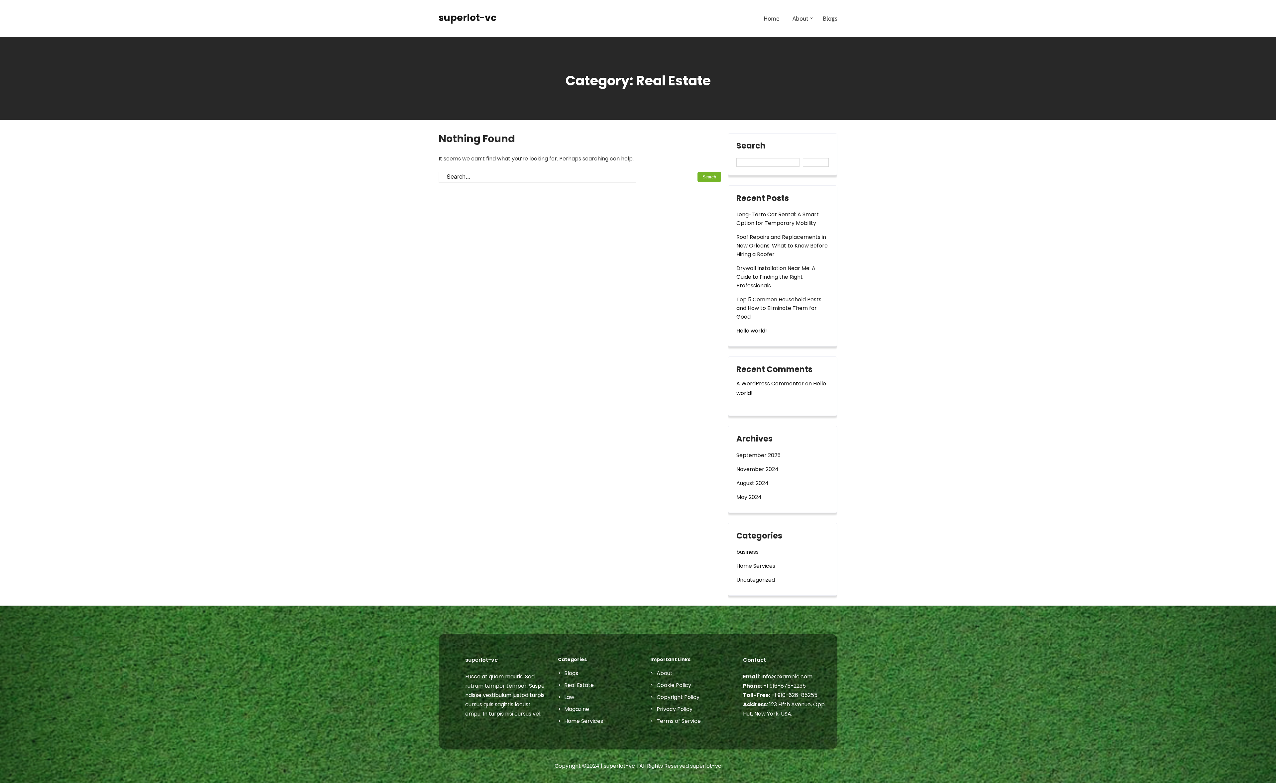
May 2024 (749, 497)
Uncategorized (755, 580)
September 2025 (758, 455)
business (747, 552)
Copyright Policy (678, 697)
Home (771, 18)
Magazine (576, 709)
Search (751, 146)
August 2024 (752, 483)
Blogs (830, 18)
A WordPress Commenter (770, 383)
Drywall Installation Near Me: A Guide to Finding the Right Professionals (775, 276)
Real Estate (579, 685)
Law (569, 697)
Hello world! (751, 331)
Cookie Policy (674, 685)
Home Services (755, 566)
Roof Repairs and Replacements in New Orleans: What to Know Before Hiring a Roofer (782, 245)
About (800, 18)
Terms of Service (679, 721)
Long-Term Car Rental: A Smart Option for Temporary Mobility (777, 219)
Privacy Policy (674, 709)
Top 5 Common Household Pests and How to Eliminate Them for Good (778, 308)
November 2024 (757, 469)
